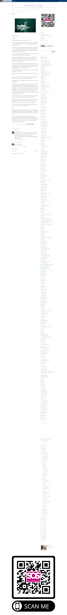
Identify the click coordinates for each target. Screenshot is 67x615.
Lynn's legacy (43, 245)
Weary (44, 485)
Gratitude (44, 503)
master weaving (43, 249)
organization (43, 271)
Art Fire (42, 80)
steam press (43, 345)
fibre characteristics (44, 175)
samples (42, 305)
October (44, 456)
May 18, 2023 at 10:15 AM (21, 139)
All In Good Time (46, 469)
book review (43, 103)
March (44, 510)
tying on (42, 387)
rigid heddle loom (44, 298)
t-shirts (42, 357)
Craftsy (42, 141)
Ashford (42, 83)
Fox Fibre (42, 186)
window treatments (44, 412)
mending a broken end (45, 255)
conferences (43, 131)
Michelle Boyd (43, 258)
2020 (43, 519)
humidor (42, 217)
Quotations (43, 38)
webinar (42, 406)
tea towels (42, 359)
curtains (42, 147)
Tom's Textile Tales (44, 40)
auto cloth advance (44, 85)
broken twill (43, 110)
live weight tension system (45, 237)
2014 (43, 529)
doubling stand (43, 156)
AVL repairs (43, 88)
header (42, 203)
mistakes (42, 259)
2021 (43, 518)
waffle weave (43, 390)
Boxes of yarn (43, 107)
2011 (43, 535)
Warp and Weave (44, 391)
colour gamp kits (44, 125)
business (42, 116)
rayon (42, 288)
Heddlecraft (43, 206)
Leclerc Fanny (43, 231)
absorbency (43, 67)
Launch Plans (45, 473)
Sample (42, 304)
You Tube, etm (45, 480)
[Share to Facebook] (32, 124)
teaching (42, 363)
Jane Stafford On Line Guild (46, 218)
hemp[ (42, 211)
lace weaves (43, 230)
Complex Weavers (44, 126)
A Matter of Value (46, 488)
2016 (43, 526)
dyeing (42, 163)
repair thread (43, 295)
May (44, 464)
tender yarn (43, 366)
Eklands (42, 168)
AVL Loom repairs (44, 86)
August (44, 459)
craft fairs (42, 140)
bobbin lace (43, 100)
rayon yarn (42, 291)
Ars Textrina (43, 79)
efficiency (42, 166)
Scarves (42, 308)
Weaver (42, 399)
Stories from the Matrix (45, 347)
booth (42, 106)
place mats (42, 279)
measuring (42, 252)
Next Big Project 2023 (45, 261)
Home (25, 151)
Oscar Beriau (43, 273)
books (42, 104)
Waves (44, 478)
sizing (42, 328)
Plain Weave (43, 280)
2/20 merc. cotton (44, 58)
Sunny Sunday (45, 471)
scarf (41, 307)
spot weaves (43, 342)
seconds (42, 311)
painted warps (43, 274)
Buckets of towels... (44, 113)
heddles (42, 208)
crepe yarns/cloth (44, 146)
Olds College (43, 262)
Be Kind (44, 490)
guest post (42, 194)
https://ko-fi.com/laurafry (45, 214)
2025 (43, 448)
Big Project (43, 97)
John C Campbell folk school (46, 220)
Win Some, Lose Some (47, 496)
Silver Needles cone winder (45, 326)
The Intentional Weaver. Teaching (47, 372)
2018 (43, 523)
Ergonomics (43, 169)
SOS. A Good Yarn (44, 335)
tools (41, 379)
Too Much (44, 468)
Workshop (42, 413)
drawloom (42, 159)
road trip (42, 299)
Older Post (37, 151)
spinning (42, 339)
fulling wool (43, 190)
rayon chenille (43, 289)
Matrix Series (43, 251)
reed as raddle (43, 292)
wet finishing (43, 409)
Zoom (42, 419)
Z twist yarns (43, 418)
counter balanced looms (45, 137)
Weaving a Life (33, 5)
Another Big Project (44, 74)
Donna (16, 130)
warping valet (43, 394)
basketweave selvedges (45, 92)
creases (42, 143)
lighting (42, 233)
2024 (43, 449)
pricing (42, 285)
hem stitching (43, 209)
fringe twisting (43, 187)
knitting (42, 225)
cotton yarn (43, 135)
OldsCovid (43, 270)
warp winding (43, 393)
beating (42, 95)
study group (43, 351)
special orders (43, 338)
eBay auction (43, 165)
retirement (42, 296)
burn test (42, 114)
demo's (42, 149)
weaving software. (44, 403)
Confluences (43, 132)
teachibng (42, 362)
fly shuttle (42, 183)
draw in (42, 157)
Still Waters (45, 474)
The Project (43, 374)
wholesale (42, 411)
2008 (43, 540)
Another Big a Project (44, 73)
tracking (42, 382)
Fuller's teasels (43, 189)
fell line (42, 172)
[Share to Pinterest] (33, 124)
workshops (42, 415)
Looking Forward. (46, 491)
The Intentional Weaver (45, 371)
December (45, 453)
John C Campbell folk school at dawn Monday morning (47, 222)
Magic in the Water (44, 248)
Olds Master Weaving (44, 268)
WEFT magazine (44, 408)
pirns (41, 277)
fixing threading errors (45, 180)
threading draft (43, 375)
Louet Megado (43, 242)
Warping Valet (43, 34)
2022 (43, 516)
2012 (43, 533)
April (44, 509)
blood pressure (43, 98)
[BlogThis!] (29, 124)
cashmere (42, 117)
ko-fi (41, 228)
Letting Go (45, 500)
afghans (42, 69)
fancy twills (43, 171)
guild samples (43, 197)
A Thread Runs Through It (45, 64)
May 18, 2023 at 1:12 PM (20, 146)
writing (42, 416)
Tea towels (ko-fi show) (45, 360)
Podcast (42, 282)
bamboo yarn (43, 91)
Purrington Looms (44, 286)
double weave (43, 154)
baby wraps (43, 89)
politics (42, 283)
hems (42, 212)
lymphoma (42, 243)
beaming (42, 94)
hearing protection (44, 205)
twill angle (42, 385)
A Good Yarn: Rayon (44, 61)
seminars (42, 317)
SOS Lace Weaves (44, 334)
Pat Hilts (42, 276)
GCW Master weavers (44, 193)
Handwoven (43, 199)
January (44, 514)
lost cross (42, 240)
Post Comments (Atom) (21, 153)
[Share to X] (31, 124)
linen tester (43, 236)
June (44, 463)
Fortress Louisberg (44, 184)
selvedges (42, 314)
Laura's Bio (43, 37)
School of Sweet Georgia (45, 310)
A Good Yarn (43, 60)
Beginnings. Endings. (46, 502)
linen (42, 234)
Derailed (44, 483)
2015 (43, 528)
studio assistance (44, 348)
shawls (42, 319)
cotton (42, 134)
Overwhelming (45, 498)
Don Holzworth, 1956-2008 (45, 35)
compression (43, 128)
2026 (43, 446)
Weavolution (43, 405)
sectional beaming (44, 313)
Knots (42, 227)
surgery (42, 354)
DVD (41, 162)
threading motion (44, 376)
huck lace (42, 215)
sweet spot (42, 356)
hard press (42, 202)
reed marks (42, 293)
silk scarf (42, 323)
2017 (43, 524)
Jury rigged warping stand (45, 224)
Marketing (45, 466)
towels (42, 381)
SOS (41, 332)
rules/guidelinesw (44, 302)
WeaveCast (43, 397)
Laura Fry (16, 142)
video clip (42, 388)
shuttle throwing (44, 320)
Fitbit (42, 178)
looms (42, 239)
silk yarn (42, 325)
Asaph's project (43, 82)
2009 (43, 538)
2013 (43, 531)
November (45, 454)
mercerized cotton (44, 256)
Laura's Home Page (44, 441)
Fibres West (43, 177)
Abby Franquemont (44, 66)
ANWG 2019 (43, 77)
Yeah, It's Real (45, 493)
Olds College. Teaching (45, 265)
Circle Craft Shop (44, 122)
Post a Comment (15, 149)
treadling (42, 384)
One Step (44, 507)
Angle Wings (43, 71)
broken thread (43, 109)
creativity (42, 144)
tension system (43, 368)
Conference (43, 129)
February (44, 512)
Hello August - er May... (47, 481)
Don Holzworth (43, 153)
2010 (43, 536)
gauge (42, 191)
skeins (42, 329)
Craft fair (42, 138)
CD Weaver (43, 119)
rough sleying (43, 301)
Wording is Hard (46, 486)
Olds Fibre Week (44, 267)
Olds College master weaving (46, 264)
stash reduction (43, 344)
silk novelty (43, 322)
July (44, 461)
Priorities (44, 505)
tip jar (42, 378)
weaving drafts (43, 400)
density (42, 150)
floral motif (43, 181)
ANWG (42, 76)
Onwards (44, 476)
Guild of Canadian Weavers (45, 439)
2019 (43, 521)
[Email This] (28, 124)
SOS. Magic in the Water (45, 336)
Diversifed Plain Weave (45, 152)
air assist (42, 70)
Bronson (42, 111)
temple (42, 365)
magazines (42, 246)
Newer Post (14, 151)
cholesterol (43, 120)
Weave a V (42, 396)
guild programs (43, 196)
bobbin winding (43, 101)
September (45, 458)
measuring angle (44, 253)
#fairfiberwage (43, 57)
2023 (43, 451)
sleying (42, 331)
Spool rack (42, 341)
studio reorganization (44, 350)
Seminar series (43, 316)
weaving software (44, 402)
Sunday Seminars (44, 353)
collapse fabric (43, 123)
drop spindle (43, 160)
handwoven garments (44, 200)
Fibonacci (42, 174)
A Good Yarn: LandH (44, 63)
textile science (43, 369)
